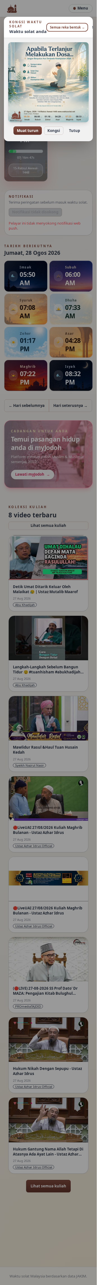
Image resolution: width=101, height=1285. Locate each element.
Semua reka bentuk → (67, 27)
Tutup (74, 130)
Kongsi (53, 130)
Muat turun (27, 130)
